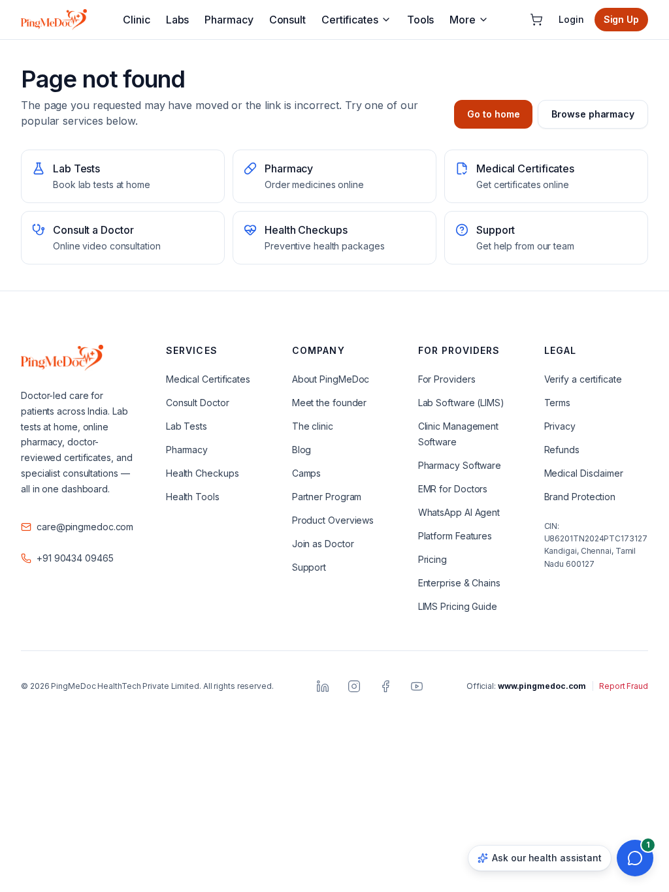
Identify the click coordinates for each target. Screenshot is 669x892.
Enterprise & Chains (459, 582)
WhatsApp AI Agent (459, 512)
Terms (557, 402)
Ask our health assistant (547, 857)
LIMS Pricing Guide (457, 606)
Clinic (136, 19)
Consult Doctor (197, 402)
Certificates (349, 19)
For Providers (447, 379)
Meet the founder (329, 402)
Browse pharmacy (592, 113)
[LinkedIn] (322, 686)
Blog (302, 449)
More (462, 19)
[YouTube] (416, 686)
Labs (177, 19)
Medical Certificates (208, 379)
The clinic (312, 426)
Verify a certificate (583, 379)
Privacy (560, 426)
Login (571, 19)
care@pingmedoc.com (85, 526)
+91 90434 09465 (75, 558)
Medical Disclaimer (583, 473)
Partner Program (327, 496)
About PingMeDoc (331, 379)
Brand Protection (579, 496)
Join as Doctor (323, 543)
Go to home (493, 113)
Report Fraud (623, 686)
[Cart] (536, 19)
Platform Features (455, 535)
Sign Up (621, 19)
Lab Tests (186, 426)
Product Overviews (333, 520)
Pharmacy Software (459, 465)
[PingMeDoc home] (54, 19)
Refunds (561, 449)
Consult (287, 19)
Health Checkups (202, 473)
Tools (420, 19)
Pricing (432, 559)
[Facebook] (385, 686)
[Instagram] (354, 686)
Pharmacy (228, 19)
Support (309, 567)
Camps (306, 473)
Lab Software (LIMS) (461, 402)
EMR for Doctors (453, 488)
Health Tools (193, 496)
